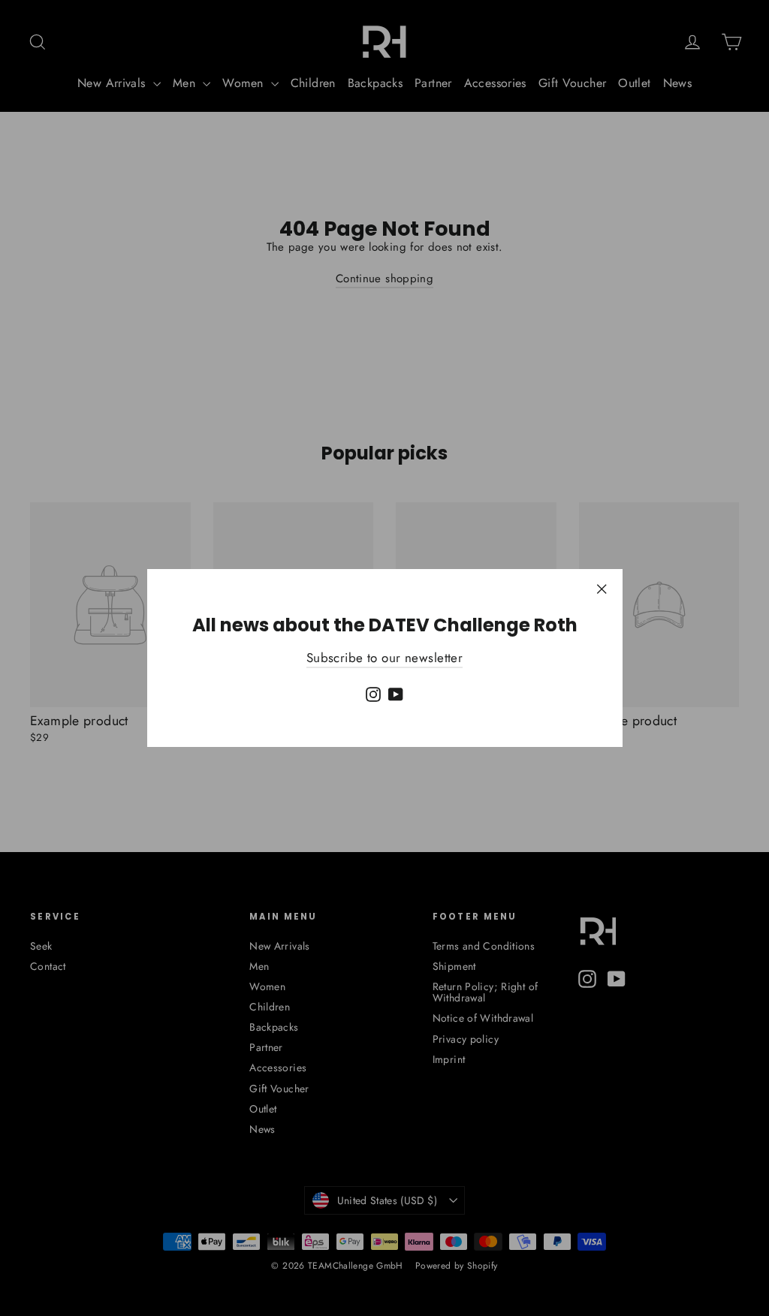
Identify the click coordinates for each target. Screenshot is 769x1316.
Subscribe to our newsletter (384, 658)
